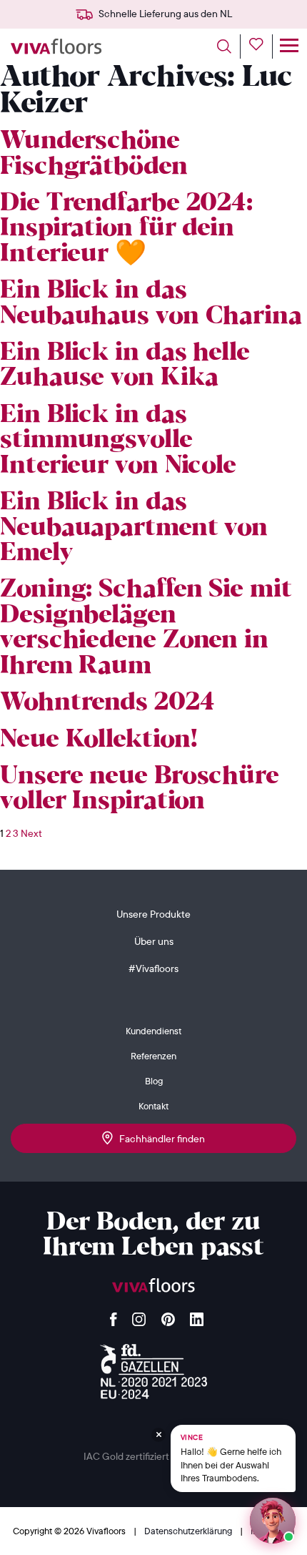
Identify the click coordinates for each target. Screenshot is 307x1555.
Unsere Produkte (153, 914)
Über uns (153, 941)
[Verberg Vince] (158, 1435)
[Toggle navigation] (288, 46)
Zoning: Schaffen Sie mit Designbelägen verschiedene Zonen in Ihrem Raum (146, 627)
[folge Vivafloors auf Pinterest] (168, 1316)
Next (31, 833)
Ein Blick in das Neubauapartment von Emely (134, 528)
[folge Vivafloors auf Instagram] (139, 1316)
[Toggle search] (229, 46)
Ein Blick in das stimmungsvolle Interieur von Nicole (118, 441)
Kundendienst (153, 1030)
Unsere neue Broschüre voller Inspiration (139, 789)
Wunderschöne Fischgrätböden (94, 154)
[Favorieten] (261, 46)
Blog (154, 1080)
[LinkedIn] (196, 1316)
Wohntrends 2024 (107, 702)
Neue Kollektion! (98, 740)
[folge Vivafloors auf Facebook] (113, 1316)
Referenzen (153, 1055)
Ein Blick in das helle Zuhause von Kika (125, 365)
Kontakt (153, 1106)
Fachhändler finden (159, 1138)
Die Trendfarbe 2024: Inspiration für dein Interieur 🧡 (126, 229)
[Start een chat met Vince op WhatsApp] (273, 1521)
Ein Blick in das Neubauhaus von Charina (151, 303)
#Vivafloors (153, 968)
